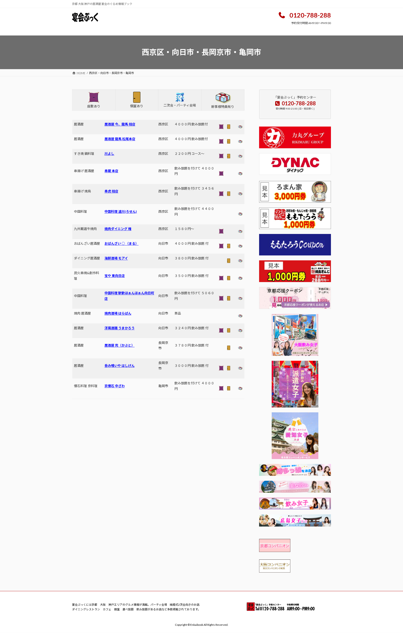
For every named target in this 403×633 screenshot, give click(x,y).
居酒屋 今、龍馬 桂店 (119, 124)
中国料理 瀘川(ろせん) (120, 211)
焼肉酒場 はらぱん (117, 313)
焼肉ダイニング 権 (117, 229)
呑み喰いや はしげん (119, 366)
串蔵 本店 (111, 171)
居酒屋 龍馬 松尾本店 (119, 139)
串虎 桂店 (111, 191)
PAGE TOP (389, 609)
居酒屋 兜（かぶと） (119, 345)
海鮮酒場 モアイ (116, 258)
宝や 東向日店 (114, 276)
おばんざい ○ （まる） (121, 243)
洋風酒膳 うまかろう (119, 328)
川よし (109, 154)
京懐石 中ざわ (114, 386)
